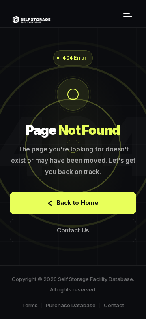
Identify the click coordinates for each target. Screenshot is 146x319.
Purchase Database (71, 305)
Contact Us (73, 230)
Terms (30, 305)
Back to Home (77, 202)
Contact (114, 305)
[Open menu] (129, 13)
